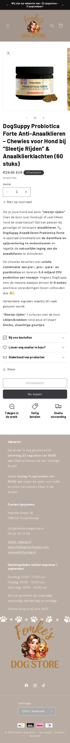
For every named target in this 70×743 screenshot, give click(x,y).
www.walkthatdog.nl (22, 552)
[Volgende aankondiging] (63, 5)
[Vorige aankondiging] (7, 5)
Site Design (45, 732)
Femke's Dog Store (24, 732)
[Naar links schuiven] (26, 118)
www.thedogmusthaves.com (28, 547)
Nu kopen (35, 394)
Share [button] (11, 369)
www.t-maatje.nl (19, 542)
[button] (8, 25)
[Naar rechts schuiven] (43, 118)
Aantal (7, 184)
